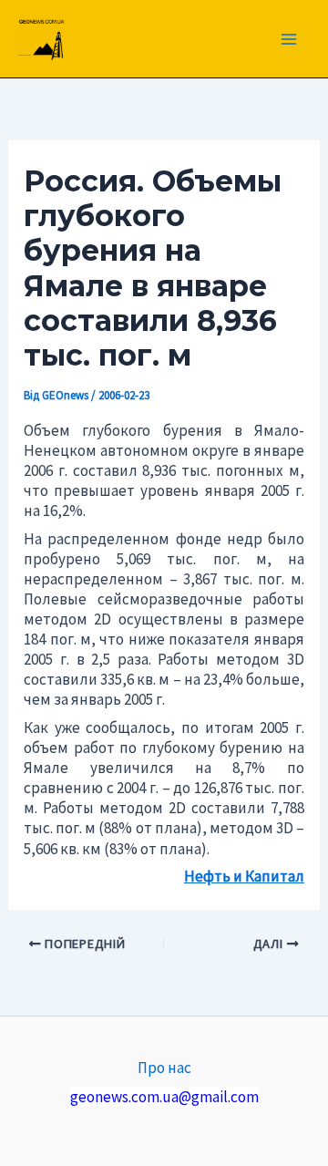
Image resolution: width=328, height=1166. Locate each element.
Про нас (164, 1068)
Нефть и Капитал (244, 876)
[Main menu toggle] (290, 39)
